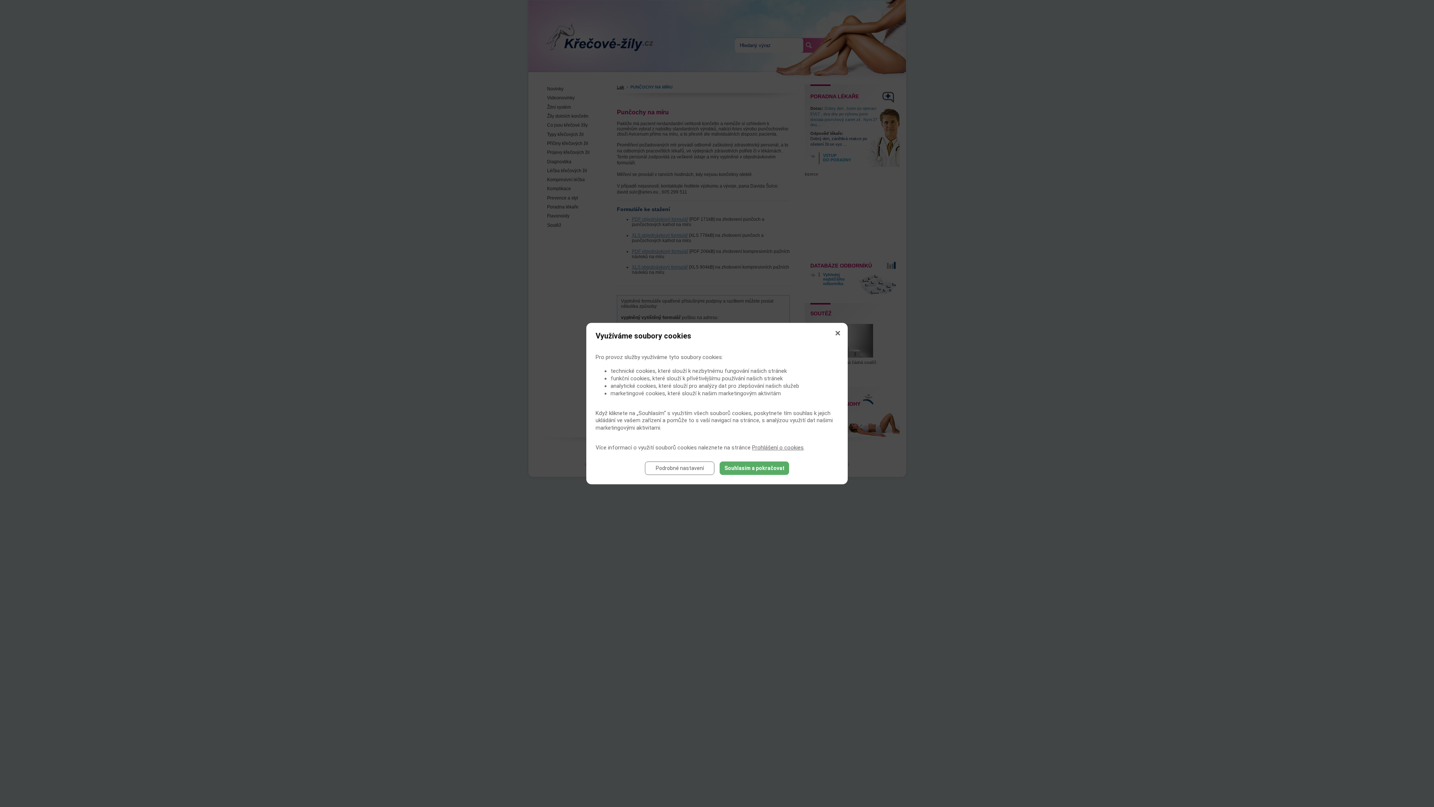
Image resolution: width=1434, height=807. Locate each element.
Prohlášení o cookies (778, 447)
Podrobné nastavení (680, 468)
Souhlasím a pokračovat (754, 468)
